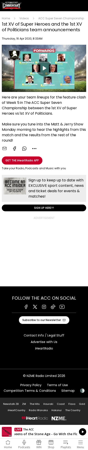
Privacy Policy (31, 385)
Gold (82, 404)
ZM (24, 404)
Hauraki (48, 404)
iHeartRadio (44, 348)
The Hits (35, 404)
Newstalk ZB (11, 404)
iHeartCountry (16, 410)
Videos (24, 18)
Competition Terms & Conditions (30, 390)
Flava (71, 404)
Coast (61, 404)
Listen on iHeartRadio (44, 432)
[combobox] (34, 148)
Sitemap (68, 390)
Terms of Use (57, 385)
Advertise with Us (44, 342)
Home (6, 18)
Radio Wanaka (38, 410)
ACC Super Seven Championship (61, 18)
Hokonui (56, 410)
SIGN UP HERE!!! (44, 193)
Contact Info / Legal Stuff (44, 335)
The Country (72, 410)
